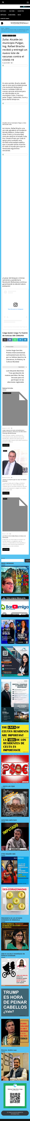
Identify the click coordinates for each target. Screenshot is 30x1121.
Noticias (3, 11)
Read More (6, 445)
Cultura (11, 11)
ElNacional (12, 15)
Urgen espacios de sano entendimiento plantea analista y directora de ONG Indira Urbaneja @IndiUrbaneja (14, 432)
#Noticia (5, 35)
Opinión (9, 393)
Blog (19, 15)
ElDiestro (21, 11)
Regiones (10, 35)
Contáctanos (4, 18)
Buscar (3, 558)
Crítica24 (3, 15)
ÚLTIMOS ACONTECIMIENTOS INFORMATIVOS (15, 1113)
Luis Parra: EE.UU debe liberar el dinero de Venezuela (14, 536)
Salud (14, 35)
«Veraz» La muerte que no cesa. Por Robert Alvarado (14, 480)
